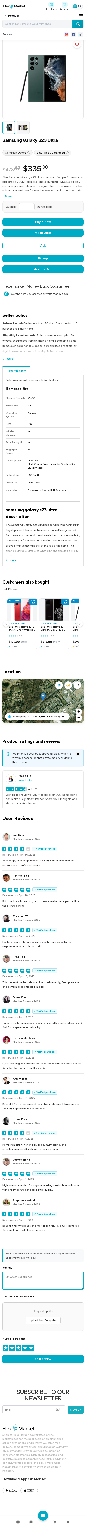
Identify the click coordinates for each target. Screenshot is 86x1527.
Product (13, 15)
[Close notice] (77, 754)
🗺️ (59, 685)
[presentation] (43, 1317)
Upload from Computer (43, 1320)
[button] (43, 697)
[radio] (5, 1348)
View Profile (25, 780)
